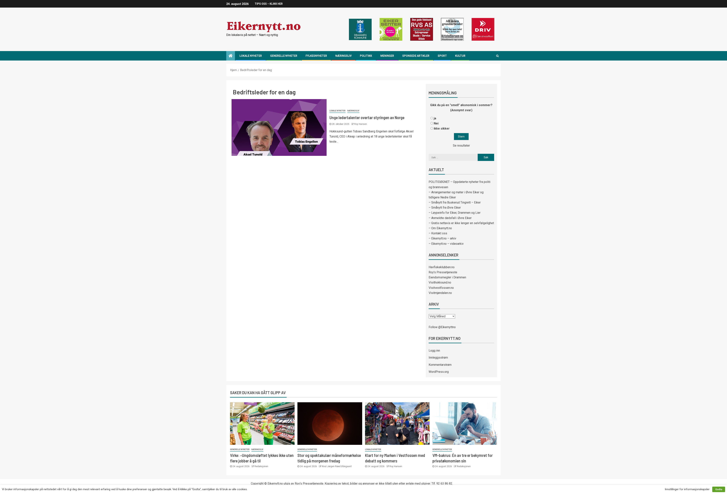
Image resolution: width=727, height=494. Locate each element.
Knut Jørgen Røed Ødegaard (337, 466)
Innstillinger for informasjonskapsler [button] (687, 489)
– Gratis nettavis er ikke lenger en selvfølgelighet (461, 223)
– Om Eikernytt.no (440, 228)
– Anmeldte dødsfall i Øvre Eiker (450, 218)
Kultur (460, 55)
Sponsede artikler (415, 55)
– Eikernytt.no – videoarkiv (446, 243)
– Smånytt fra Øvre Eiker (445, 207)
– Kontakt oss (438, 233)
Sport (442, 55)
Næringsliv (343, 55)
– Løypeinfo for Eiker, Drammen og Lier (455, 212)
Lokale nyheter (250, 55)
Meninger (387, 55)
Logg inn (434, 350)
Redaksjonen (261, 466)
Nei (436, 123)
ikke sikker (442, 128)
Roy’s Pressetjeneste (443, 272)
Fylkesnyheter (316, 55)
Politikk (366, 55)
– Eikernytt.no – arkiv (442, 238)
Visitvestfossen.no (441, 288)
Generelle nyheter (283, 55)
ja (435, 118)
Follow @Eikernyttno (442, 327)
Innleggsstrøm (438, 357)
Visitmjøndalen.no (440, 293)
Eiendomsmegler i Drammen (447, 277)
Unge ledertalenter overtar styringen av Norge (366, 117)
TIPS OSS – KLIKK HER (269, 3)
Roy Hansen (360, 124)
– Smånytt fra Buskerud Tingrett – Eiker (455, 202)
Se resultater (461, 145)
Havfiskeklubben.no (442, 267)
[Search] (497, 55)
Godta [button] (718, 489)
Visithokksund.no (440, 282)
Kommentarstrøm (440, 365)
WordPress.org (439, 372)
